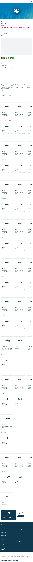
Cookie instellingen (9, 560)
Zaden (2, 529)
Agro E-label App (3, 532)
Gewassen (2, 531)
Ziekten (2, 543)
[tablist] (16, 58)
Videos (19, 531)
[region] (16, 557)
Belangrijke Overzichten (4, 535)
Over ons (19, 543)
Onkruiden (2, 544)
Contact (19, 541)
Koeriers (19, 528)
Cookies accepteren (2, 560)
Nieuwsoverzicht (20, 526)
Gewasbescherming (4, 526)
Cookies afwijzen (15, 560)
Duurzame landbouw (21, 529)
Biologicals (3, 528)
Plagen (2, 541)
